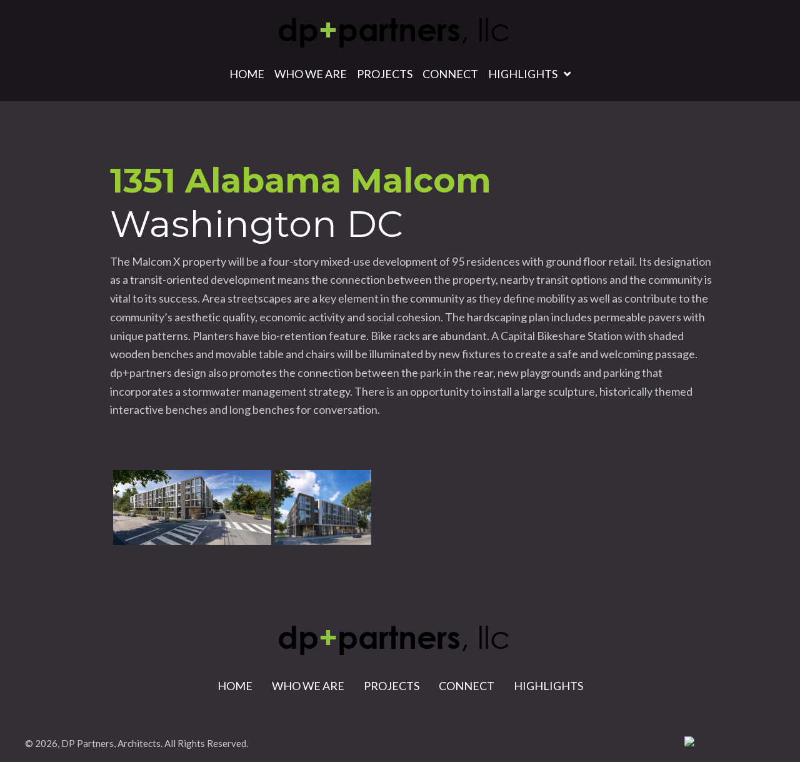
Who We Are (308, 686)
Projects (391, 686)
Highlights (548, 686)
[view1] (192, 507)
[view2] (322, 507)
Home (235, 686)
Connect (466, 686)
